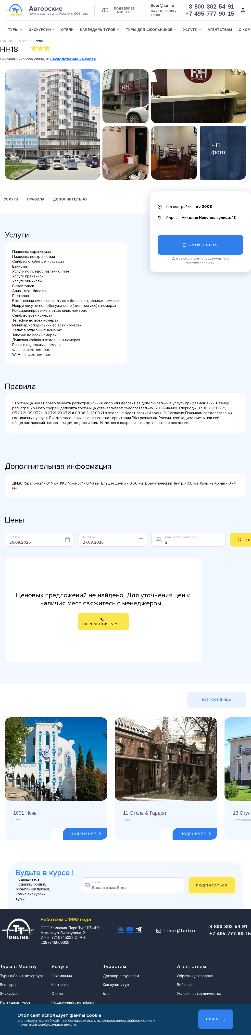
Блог (107, 993)
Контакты (59, 984)
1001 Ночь (25, 813)
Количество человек (179, 537)
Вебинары (185, 984)
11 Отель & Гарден (144, 813)
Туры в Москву (18, 967)
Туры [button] (13, 30)
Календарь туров (15, 1002)
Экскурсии (9, 993)
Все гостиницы (217, 700)
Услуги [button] (190, 30)
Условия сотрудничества (199, 993)
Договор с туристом (121, 975)
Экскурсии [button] (40, 30)
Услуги (11, 199)
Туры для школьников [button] (149, 30)
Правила (36, 199)
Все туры (8, 984)
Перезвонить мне (103, 624)
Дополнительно (70, 199)
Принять (215, 1019)
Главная (6, 41)
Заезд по (88, 537)
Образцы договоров (195, 975)
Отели (67, 30)
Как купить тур (116, 984)
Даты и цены (203, 245)
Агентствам (220, 30)
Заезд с (14, 537)
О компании (61, 975)
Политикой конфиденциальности (47, 1024)
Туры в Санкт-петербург (22, 975)
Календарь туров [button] (98, 30)
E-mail (96, 882)
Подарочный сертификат (73, 1002)
